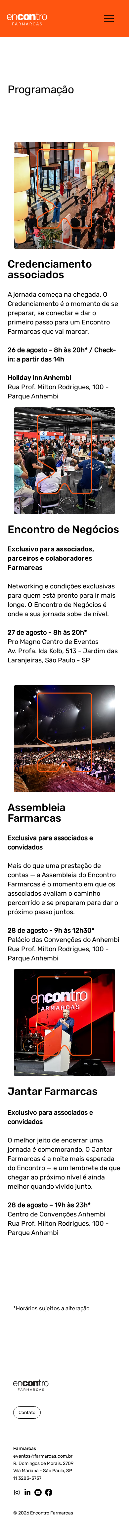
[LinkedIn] (27, 1492)
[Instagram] (17, 1492)
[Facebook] (48, 1492)
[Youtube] (38, 1492)
